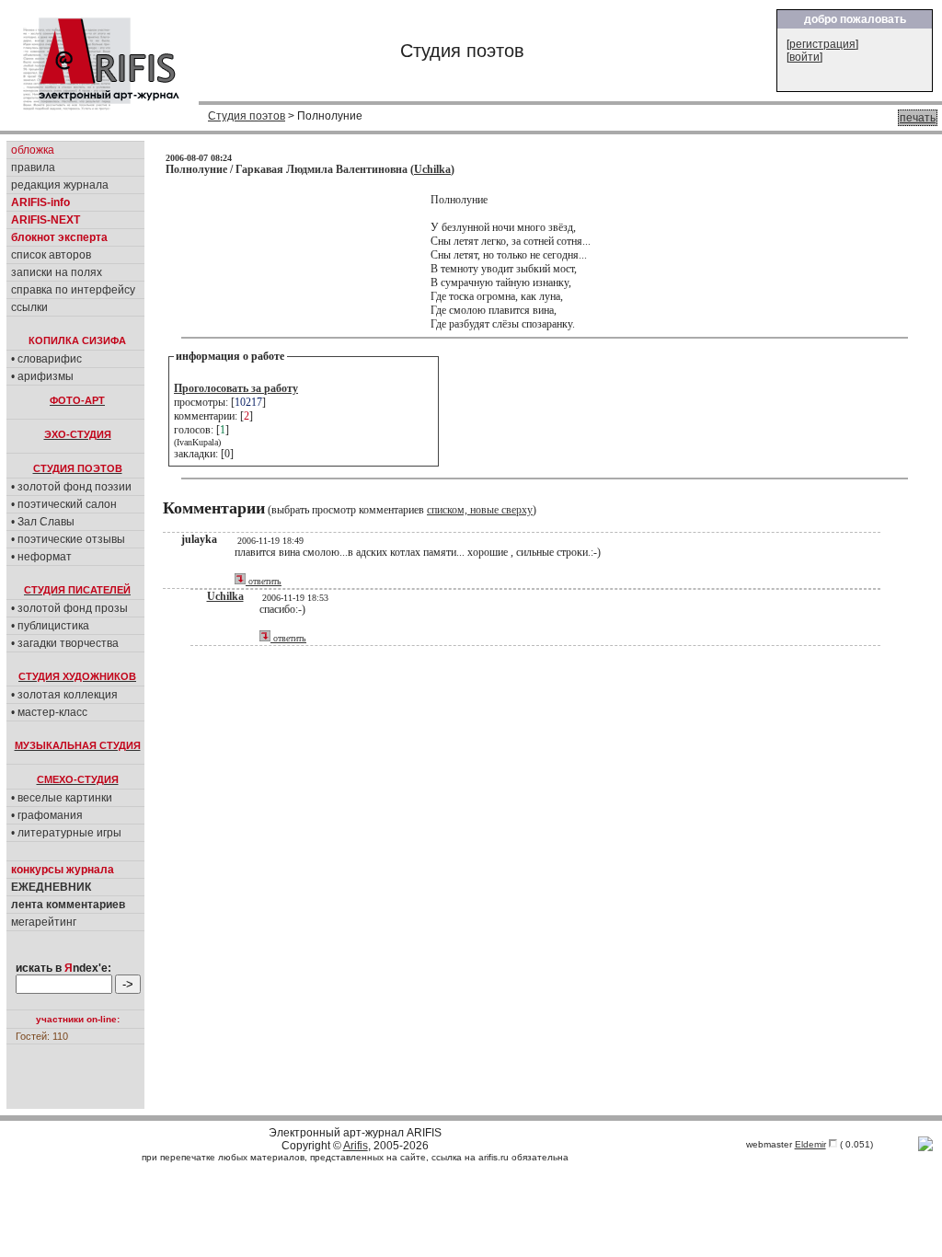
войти (804, 57)
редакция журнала (60, 185)
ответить (263, 581)
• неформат (41, 556)
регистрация (822, 44)
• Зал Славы (43, 521)
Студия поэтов (246, 116)
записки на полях (56, 272)
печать (918, 117)
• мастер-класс (49, 712)
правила (33, 167)
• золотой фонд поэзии (71, 486)
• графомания (47, 815)
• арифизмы (42, 376)
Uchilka (432, 169)
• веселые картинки (61, 797)
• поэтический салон (64, 504)
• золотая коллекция (64, 694)
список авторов (51, 254)
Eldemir (810, 1144)
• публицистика (50, 625)
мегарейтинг (43, 922)
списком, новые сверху (480, 509)
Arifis (355, 1145)
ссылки (29, 307)
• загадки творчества (65, 643)
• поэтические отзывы (68, 539)
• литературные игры (66, 832)
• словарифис (46, 358)
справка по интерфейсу (73, 289)
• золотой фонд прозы (69, 608)
